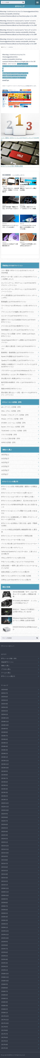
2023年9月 (4, 771)
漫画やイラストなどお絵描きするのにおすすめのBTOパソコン (18, 321)
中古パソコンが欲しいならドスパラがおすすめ (17, 562)
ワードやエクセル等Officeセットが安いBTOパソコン (19, 307)
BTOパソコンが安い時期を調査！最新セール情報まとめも (19, 488)
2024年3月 (4, 750)
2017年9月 (4, 1027)
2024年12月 (5, 718)
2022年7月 (4, 821)
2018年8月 (4, 988)
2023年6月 (4, 782)
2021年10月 (5, 853)
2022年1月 (4, 842)
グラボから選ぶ (6, 669)
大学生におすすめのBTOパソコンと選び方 (16, 580)
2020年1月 (4, 927)
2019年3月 (4, 963)
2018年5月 (4, 998)
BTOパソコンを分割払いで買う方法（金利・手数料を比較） (19, 524)
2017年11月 (5, 1019)
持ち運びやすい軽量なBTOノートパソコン (16, 378)
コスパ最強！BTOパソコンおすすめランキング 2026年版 (17, 271)
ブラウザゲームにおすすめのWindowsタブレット (18, 370)
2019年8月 (4, 945)
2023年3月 (4, 792)
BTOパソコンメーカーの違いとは (13, 540)
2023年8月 (4, 775)
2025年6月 (4, 696)
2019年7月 (4, 949)
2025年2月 (4, 711)
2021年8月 (4, 860)
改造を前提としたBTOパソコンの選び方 (15, 572)
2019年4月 (4, 959)
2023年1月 (4, 799)
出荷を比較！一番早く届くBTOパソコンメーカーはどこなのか (19, 567)
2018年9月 (4, 984)
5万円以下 (4, 474)
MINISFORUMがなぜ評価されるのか (25, 628)
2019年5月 (4, 956)
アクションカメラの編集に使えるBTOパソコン (17, 312)
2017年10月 (5, 1023)
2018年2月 (4, 1009)
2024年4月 (4, 746)
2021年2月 (4, 881)
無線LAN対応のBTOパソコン (11, 388)
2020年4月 (4, 917)
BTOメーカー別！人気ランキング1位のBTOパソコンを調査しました (19, 278)
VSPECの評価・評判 (8, 442)
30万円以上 (5, 454)
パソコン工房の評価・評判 (10, 438)
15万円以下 (5, 466)
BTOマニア (20, 6)
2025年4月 (4, 704)
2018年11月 (5, 977)
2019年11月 (5, 934)
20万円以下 (5, 462)
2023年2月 (4, 796)
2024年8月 (4, 732)
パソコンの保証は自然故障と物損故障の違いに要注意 (19, 531)
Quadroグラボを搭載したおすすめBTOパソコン (18, 360)
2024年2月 (4, 753)
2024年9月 (4, 728)
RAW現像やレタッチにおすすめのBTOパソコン (17, 330)
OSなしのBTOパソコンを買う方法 (13, 558)
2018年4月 (4, 1002)
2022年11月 (5, 806)
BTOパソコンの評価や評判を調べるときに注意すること (19, 506)
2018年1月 (4, 1012)
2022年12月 (5, 803)
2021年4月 (4, 874)
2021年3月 (4, 877)
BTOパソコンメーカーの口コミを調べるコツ (17, 493)
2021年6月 (4, 867)
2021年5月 (4, 870)
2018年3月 (4, 1005)
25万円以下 (5, 458)
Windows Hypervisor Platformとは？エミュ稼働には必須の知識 (24, 619)
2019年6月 (4, 952)
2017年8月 (4, 1030)
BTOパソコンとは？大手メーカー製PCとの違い (18, 497)
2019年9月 (4, 941)
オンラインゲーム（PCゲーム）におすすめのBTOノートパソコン (18, 290)
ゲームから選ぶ (6, 672)
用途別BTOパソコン (7, 662)
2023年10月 (5, 767)
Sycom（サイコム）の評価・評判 (12, 427)
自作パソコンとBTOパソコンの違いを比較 (16, 576)
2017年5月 (4, 1041)
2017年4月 (4, 1044)
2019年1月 (4, 970)
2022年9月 (4, 814)
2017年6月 (4, 1037)
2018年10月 (5, 980)
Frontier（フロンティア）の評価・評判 (14, 415)
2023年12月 (5, 760)
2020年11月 (5, 892)
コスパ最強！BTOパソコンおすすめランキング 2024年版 (20, 139)
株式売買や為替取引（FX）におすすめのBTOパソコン (18, 383)
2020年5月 (4, 913)
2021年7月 (4, 863)
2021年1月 (4, 885)
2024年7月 (4, 736)
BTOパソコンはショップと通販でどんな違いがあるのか (19, 512)
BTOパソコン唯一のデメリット (12, 547)
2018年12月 (5, 973)
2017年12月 (5, 1016)
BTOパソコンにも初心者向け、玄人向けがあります (19, 500)
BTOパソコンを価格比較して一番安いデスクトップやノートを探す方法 (19, 518)
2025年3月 (4, 707)
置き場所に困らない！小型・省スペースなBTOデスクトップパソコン (19, 394)
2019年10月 (5, 938)
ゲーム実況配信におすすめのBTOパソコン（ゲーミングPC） (19, 296)
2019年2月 (4, 966)
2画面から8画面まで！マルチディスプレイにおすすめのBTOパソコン (19, 365)
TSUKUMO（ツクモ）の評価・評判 (13, 430)
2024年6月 (4, 739)
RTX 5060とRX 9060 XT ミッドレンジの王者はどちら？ (25, 602)
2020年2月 (4, 924)
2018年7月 (4, 991)
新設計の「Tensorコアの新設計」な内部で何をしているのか (24, 610)
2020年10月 (5, 895)
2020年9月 (4, 899)
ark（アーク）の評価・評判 (11, 407)
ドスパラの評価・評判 (9, 434)
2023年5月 (4, 785)
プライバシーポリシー (7, 646)
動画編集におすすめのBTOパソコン (13, 301)
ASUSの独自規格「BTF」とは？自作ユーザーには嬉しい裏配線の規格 (25, 594)
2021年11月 (5, 849)
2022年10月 (5, 810)
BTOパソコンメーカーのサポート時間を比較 (17, 536)
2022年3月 (4, 835)
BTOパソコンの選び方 (8, 676)
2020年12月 (5, 888)
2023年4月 (4, 789)
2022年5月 (4, 828)
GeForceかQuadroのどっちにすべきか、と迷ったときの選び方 (19, 553)
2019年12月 (5, 931)
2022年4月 (4, 831)
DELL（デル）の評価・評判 (10, 411)
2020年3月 (4, 920)
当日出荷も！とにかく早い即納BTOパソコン (17, 374)
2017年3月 (4, 1048)
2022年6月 (4, 824)
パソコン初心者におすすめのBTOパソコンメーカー (19, 543)
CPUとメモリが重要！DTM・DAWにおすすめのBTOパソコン (18, 335)
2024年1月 (4, 757)
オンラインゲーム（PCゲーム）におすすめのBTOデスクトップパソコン (18, 284)
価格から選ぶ (5, 665)
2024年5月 (4, 743)
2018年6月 (4, 995)
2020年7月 (4, 906)
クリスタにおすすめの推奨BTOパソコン (15, 326)
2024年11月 (5, 721)
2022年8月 (4, 817)
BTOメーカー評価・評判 (8, 658)
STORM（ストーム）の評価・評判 (13, 423)
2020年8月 (4, 902)
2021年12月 (5, 846)
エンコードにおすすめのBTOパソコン (14, 316)
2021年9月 (4, 856)
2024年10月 (5, 725)
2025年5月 (4, 700)
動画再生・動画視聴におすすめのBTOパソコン (17, 352)
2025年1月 (4, 714)
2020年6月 (4, 909)
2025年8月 (4, 689)
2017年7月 (4, 1034)
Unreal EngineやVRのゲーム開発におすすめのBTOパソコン (18, 341)
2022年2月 (4, 838)
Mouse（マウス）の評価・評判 (12, 419)
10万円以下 (5, 470)
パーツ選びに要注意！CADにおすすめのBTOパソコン (18, 347)
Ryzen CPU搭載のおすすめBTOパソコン (15, 356)
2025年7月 (4, 693)
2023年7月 (4, 778)
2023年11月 (5, 764)
